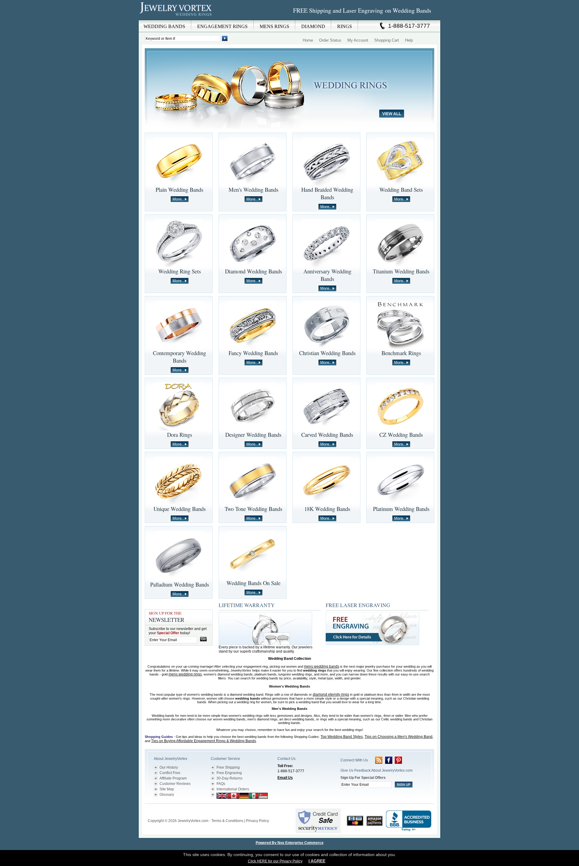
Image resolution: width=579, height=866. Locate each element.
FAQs (221, 784)
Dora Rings (179, 434)
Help (409, 40)
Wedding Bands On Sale (253, 583)
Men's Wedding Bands (253, 189)
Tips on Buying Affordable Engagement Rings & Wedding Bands (203, 741)
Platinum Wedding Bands (401, 508)
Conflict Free (170, 773)
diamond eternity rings (331, 694)
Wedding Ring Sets (179, 271)
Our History (169, 767)
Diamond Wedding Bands (253, 271)
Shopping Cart (386, 40)
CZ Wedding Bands (401, 434)
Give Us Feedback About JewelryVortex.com (376, 770)
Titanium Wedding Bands (401, 271)
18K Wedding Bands (327, 508)
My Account (357, 40)
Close (304, 24)
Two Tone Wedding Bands (253, 508)
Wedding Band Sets (401, 189)
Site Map (167, 789)
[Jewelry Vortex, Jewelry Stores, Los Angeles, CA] (408, 821)
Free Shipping (228, 767)
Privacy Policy (257, 821)
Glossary (167, 794)
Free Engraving (229, 773)
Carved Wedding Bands (327, 434)
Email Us (285, 778)
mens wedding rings (185, 674)
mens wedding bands (321, 666)
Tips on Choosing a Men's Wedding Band (398, 737)
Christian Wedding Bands (327, 353)
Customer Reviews (175, 784)
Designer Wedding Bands (253, 434)
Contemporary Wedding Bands (179, 356)
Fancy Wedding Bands (253, 353)
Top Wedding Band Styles (342, 737)
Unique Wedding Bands (179, 508)
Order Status (330, 40)
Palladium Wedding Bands (179, 584)
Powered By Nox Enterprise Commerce (290, 843)
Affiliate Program (173, 778)
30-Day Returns (229, 778)
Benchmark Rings (401, 353)
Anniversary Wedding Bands (327, 274)
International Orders (233, 789)
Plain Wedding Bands (179, 189)
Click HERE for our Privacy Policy (275, 861)
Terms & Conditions (227, 821)
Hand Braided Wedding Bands (327, 193)
